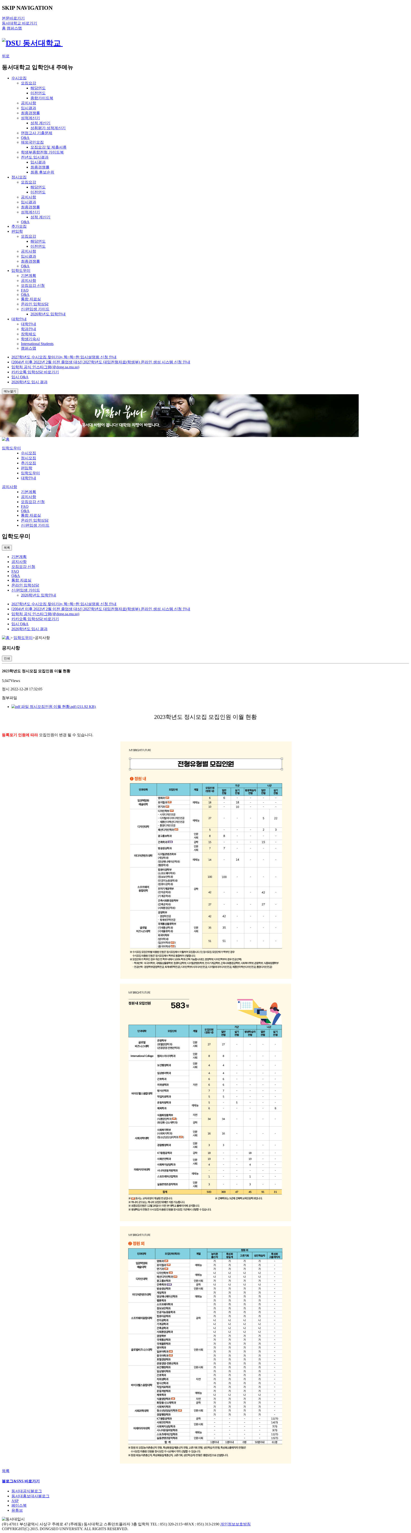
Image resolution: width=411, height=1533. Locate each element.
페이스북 (19, 1505)
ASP (15, 1501)
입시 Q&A (20, 377)
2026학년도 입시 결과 (29, 382)
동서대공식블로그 (26, 1491)
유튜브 (17, 1510)
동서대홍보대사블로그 (30, 1496)
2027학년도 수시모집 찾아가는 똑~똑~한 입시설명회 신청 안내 (64, 357)
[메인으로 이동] (6, 439)
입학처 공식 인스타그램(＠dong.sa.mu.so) (45, 367)
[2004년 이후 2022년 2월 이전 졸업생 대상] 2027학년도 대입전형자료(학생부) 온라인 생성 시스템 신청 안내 (100, 362)
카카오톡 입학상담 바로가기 (35, 372)
